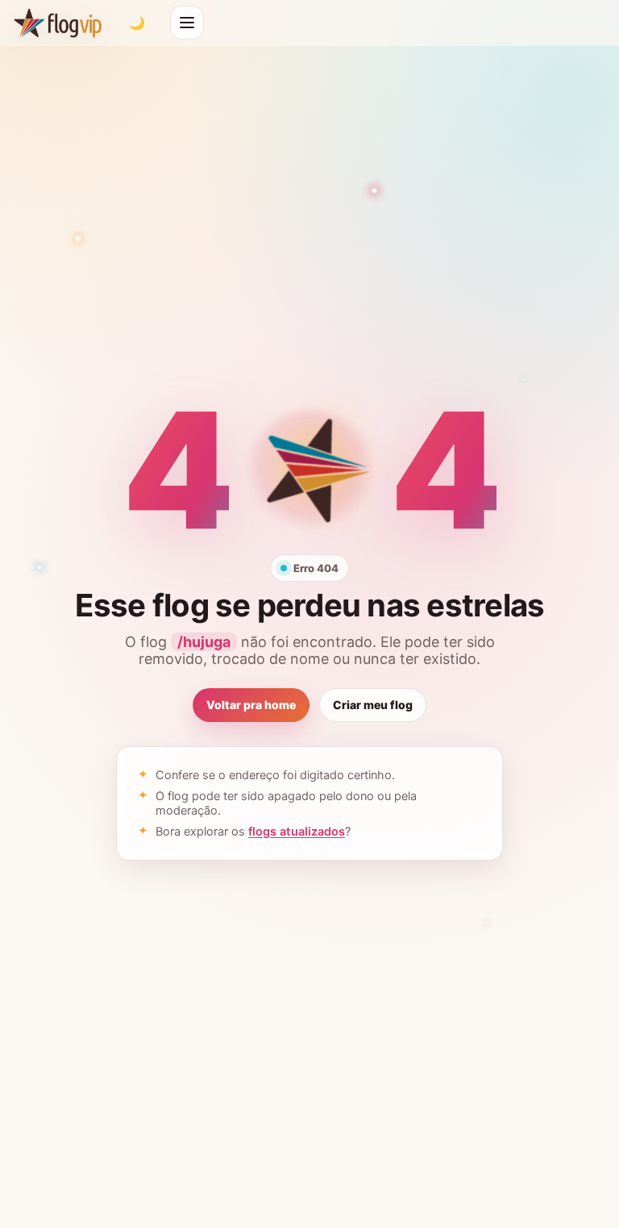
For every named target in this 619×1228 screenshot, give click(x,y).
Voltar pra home (251, 704)
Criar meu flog (373, 704)
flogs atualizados (296, 831)
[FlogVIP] (57, 22)
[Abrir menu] (187, 22)
